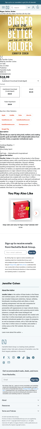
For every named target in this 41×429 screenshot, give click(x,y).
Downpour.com (23, 124)
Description (4, 132)
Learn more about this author (11, 332)
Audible (12, 115)
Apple (3, 115)
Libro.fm (28, 115)
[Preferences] (28, 7)
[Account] (33, 7)
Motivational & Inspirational (18, 153)
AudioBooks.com (7, 120)
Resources (6, 405)
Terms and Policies (9, 411)
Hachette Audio (5, 70)
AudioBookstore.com (8, 124)
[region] (20, 213)
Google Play (5, 129)
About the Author (6, 155)
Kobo (20, 115)
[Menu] (3, 7)
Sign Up (32, 252)
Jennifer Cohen (7, 59)
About (4, 400)
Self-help (3, 153)
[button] (20, 57)
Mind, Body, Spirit (6, 149)
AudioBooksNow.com (23, 120)
